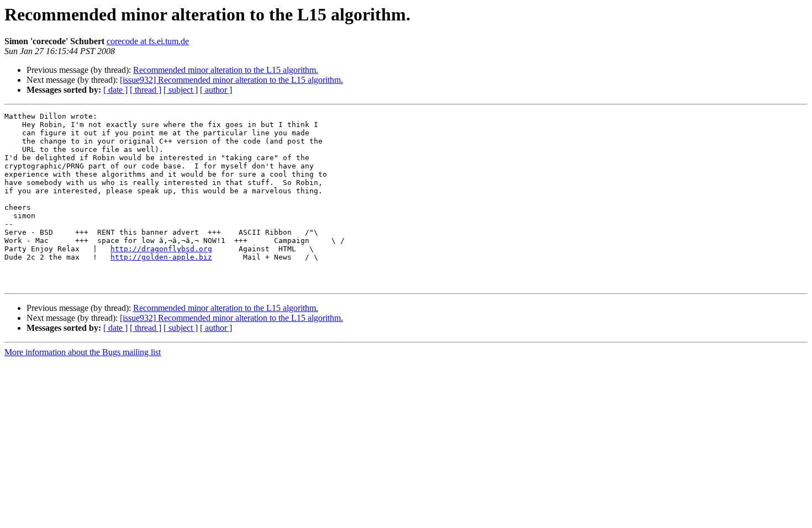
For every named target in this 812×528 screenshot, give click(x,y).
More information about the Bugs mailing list (82, 352)
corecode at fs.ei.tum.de (148, 41)
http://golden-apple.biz (161, 257)
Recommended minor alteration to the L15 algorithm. (225, 70)
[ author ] (216, 89)
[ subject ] (181, 89)
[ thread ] (145, 89)
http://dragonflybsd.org (161, 249)
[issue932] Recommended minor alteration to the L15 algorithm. (231, 80)
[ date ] (115, 89)
